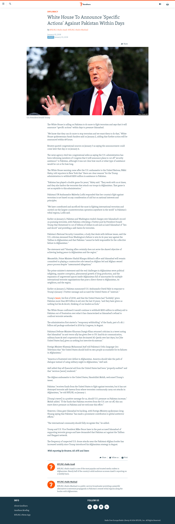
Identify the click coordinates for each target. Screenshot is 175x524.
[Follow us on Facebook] (90, 507)
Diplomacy (52, 12)
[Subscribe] (101, 507)
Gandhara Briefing (21, 511)
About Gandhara (21, 506)
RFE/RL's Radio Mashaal (78, 30)
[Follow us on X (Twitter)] (95, 507)
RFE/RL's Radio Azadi (59, 30)
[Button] (124, 43)
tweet (57, 298)
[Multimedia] (160, 4)
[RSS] (106, 507)
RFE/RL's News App (22, 515)
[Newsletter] (167, 4)
